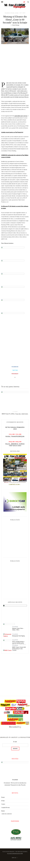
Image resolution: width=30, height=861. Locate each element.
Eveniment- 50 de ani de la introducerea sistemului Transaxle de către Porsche (15, 612)
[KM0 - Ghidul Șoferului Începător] (21, 709)
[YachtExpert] (14, 706)
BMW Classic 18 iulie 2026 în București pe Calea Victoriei (19, 649)
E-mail (15, 741)
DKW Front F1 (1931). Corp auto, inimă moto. (15, 414)
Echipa (3, 798)
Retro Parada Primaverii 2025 (15, 428)
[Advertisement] (15, 64)
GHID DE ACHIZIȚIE (7, 812)
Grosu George (15, 25)
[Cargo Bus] (10, 709)
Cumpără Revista (5, 805)
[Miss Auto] (7, 713)
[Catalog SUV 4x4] (20, 713)
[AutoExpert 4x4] (22, 724)
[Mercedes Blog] (15, 728)
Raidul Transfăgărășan (15, 436)
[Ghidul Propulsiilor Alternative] (15, 717)
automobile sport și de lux (20, 115)
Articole (12, 13)
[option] (15, 403)
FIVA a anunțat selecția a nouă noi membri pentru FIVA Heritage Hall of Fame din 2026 (19, 644)
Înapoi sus (14, 855)
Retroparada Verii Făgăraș (18, 636)
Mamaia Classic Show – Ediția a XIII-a (18, 629)
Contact (3, 802)
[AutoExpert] (10, 702)
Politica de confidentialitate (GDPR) (15, 851)
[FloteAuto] (21, 702)
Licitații (16, 13)
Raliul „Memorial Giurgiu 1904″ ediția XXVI (15, 444)
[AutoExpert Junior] (24, 706)
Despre (3, 795)
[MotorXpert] (5, 706)
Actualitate (7, 13)
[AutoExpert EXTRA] (8, 724)
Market (3, 809)
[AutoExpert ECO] (15, 720)
